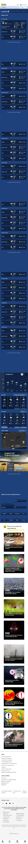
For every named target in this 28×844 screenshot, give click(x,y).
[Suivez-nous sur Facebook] (3, 803)
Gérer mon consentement (7, 765)
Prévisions (22, 7)
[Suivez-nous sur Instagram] (6, 803)
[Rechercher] (17, 4)
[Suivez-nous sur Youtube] (10, 803)
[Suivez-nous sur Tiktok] (13, 803)
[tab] (22, 374)
